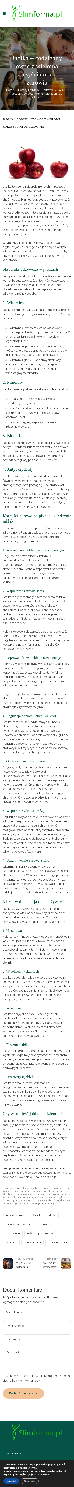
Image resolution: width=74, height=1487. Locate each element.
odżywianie (13, 1233)
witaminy (11, 1242)
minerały (43, 1224)
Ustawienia (29, 1481)
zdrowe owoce (58, 1242)
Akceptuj (11, 1481)
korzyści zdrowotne (18, 1224)
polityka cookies (10, 1453)
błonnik (36, 1215)
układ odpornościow (40, 1233)
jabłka (52, 1215)
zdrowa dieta (32, 1242)
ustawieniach (44, 1474)
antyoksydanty (15, 1215)
